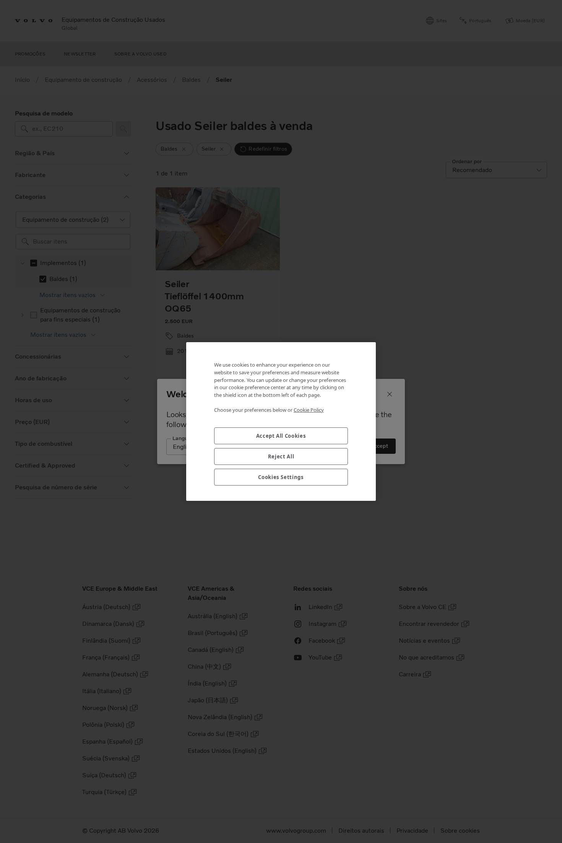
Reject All (281, 456)
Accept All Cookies (281, 435)
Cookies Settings (281, 477)
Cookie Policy (309, 409)
